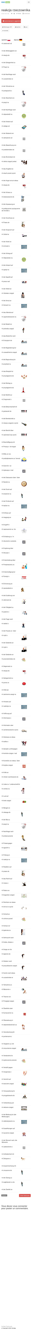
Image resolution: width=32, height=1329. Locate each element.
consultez (5, 30)
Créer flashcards (25, 1195)
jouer (26, 27)
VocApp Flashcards (6, 1326)
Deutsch (4, 1195)
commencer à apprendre (12, 21)
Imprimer (18, 27)
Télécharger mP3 (7, 27)
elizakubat (27, 13)
